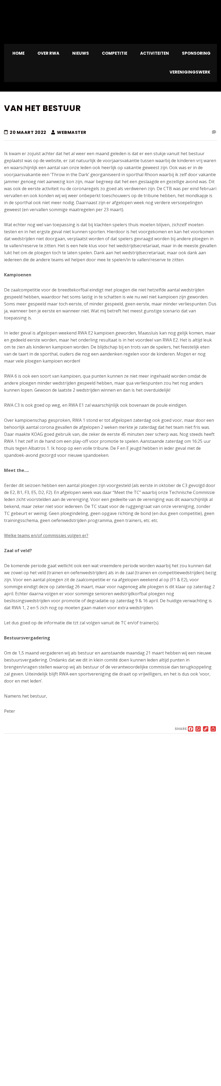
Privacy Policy (16, 1066)
